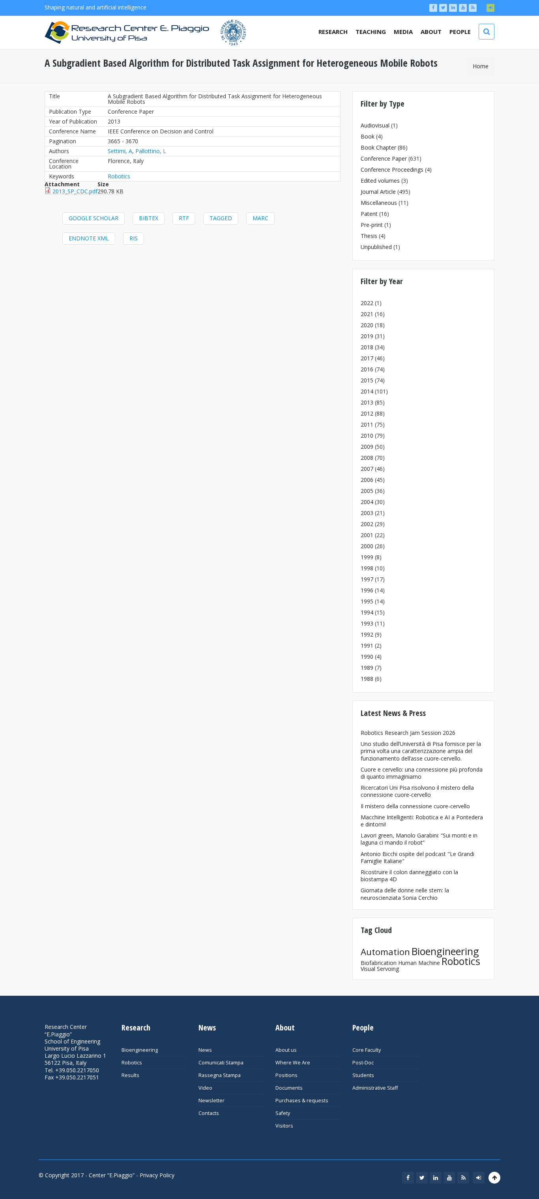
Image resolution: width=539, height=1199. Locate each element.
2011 (367, 424)
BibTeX (148, 218)
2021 (367, 314)
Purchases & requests (301, 1100)
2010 (367, 435)
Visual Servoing (380, 968)
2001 (367, 535)
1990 (367, 656)
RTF (184, 218)
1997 (367, 579)
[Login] (490, 8)
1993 (367, 623)
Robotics (119, 176)
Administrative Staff (375, 1088)
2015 (367, 380)
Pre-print (372, 225)
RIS (133, 238)
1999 (367, 557)
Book (367, 136)
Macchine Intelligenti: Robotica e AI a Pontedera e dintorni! (422, 820)
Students (363, 1075)
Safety (282, 1113)
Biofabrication (379, 963)
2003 (367, 513)
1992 (367, 634)
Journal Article (378, 191)
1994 (367, 612)
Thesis (369, 236)
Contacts (208, 1113)
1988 (367, 678)
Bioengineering (445, 951)
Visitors (284, 1125)
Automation (385, 952)
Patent (369, 213)
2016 (367, 369)
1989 (367, 667)
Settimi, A (120, 151)
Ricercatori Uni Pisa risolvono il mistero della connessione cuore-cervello (417, 791)
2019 (367, 336)
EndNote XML (89, 238)
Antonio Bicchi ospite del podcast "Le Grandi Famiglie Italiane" (417, 857)
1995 (367, 601)
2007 (367, 468)
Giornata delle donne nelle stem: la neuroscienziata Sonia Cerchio (405, 893)
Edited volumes (380, 180)
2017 (367, 358)
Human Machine (419, 963)
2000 (367, 546)
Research (333, 32)
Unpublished (376, 247)
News (205, 1050)
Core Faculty (366, 1050)
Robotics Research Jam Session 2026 (408, 732)
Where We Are (292, 1062)
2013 (367, 402)
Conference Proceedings (392, 169)
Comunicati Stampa (220, 1062)
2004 (367, 502)
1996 (367, 590)
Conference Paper (384, 158)
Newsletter (211, 1100)
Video (205, 1088)
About (431, 32)
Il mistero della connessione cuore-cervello (415, 806)
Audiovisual (375, 125)
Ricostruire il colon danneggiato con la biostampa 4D (409, 875)
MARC (260, 218)
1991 (367, 645)
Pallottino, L (150, 151)
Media (403, 32)
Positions (286, 1075)
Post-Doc (363, 1062)
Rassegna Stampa (219, 1075)
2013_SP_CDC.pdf (74, 191)
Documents (289, 1088)
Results (130, 1075)
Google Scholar (93, 218)
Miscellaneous (379, 202)
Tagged (221, 218)
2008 (367, 457)
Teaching (371, 32)
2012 (367, 413)
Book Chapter (378, 147)
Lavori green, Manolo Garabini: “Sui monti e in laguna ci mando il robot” (419, 839)
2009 (367, 446)
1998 (367, 568)
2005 (367, 491)
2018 (367, 347)
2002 (367, 524)
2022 (367, 303)
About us (286, 1050)
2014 (367, 391)
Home (480, 66)
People (460, 32)
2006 (367, 479)
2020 (367, 325)
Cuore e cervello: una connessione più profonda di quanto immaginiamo (422, 773)
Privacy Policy (157, 1175)
